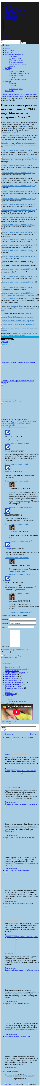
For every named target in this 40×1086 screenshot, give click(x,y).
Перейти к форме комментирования (14, 427)
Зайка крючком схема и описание (17, 870)
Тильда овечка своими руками (23, 324)
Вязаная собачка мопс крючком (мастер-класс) (22, 970)
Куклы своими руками (13, 25)
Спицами (12, 85)
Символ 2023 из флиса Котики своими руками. (18, 362)
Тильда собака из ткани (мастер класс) (15, 419)
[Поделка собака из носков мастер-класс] (13, 920)
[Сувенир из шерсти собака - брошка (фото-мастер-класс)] (23, 953)
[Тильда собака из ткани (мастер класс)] (9, 417)
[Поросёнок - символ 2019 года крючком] (13, 853)
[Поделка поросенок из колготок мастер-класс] (13, 820)
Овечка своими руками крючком (22, 321)
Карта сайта (9, 50)
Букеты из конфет (11, 8)
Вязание (8, 81)
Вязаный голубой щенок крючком (17, 1003)
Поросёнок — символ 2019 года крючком (20, 837)
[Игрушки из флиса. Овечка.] (9, 399)
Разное (7, 31)
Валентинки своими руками (15, 10)
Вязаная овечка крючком (24, 317)
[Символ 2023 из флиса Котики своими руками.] (9, 360)
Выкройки (13, 56)
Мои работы (9, 91)
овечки (22, 335)
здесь (10, 128)
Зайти (24, 43)
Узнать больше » (11, 769)
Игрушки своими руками (14, 23)
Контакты (8, 52)
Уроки (11, 87)
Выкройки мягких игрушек (15, 14)
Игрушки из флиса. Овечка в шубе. (18, 1036)
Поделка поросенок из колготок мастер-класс (21, 804)
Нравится (4, 342)
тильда (25, 126)
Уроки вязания (10, 35)
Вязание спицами (11, 18)
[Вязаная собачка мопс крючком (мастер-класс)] (13, 986)
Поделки (8, 68)
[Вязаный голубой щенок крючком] (13, 1019)
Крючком (12, 83)
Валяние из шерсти (12, 12)
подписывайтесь (17, 306)
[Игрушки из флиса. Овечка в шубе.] (13, 1053)
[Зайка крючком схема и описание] (13, 887)
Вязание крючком (11, 16)
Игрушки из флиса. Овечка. (11, 401)
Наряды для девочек (12, 27)
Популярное (34, 734)
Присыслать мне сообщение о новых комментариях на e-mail (15, 657)
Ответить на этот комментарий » (17, 443)
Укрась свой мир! (13, 1071)
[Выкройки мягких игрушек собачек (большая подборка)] (9, 379)
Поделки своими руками (14, 29)
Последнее (9, 734)
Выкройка (4, 143)
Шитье (7, 37)
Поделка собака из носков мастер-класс (19, 903)
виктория (8, 548)
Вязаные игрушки (11, 20)
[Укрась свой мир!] (5, 45)
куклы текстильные (20, 333)
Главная (8, 3)
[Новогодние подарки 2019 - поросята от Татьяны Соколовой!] (29, 787)
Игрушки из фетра (12, 21)
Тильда (7, 33)
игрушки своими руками (27, 143)
